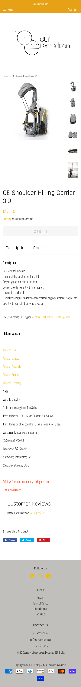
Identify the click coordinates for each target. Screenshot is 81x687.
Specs (38, 248)
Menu (10, 9)
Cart (75, 9)
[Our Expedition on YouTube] (48, 577)
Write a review (37, 513)
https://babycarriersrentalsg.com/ (52, 317)
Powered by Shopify (57, 665)
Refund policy (40, 608)
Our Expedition (40, 665)
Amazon (12, 366)
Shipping (7, 219)
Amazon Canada (11, 358)
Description (16, 248)
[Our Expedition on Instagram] (40, 577)
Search (40, 598)
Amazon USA (10, 350)
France (11, 374)
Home (5, 76)
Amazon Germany (12, 382)
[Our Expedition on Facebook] (32, 577)
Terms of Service (40, 603)
